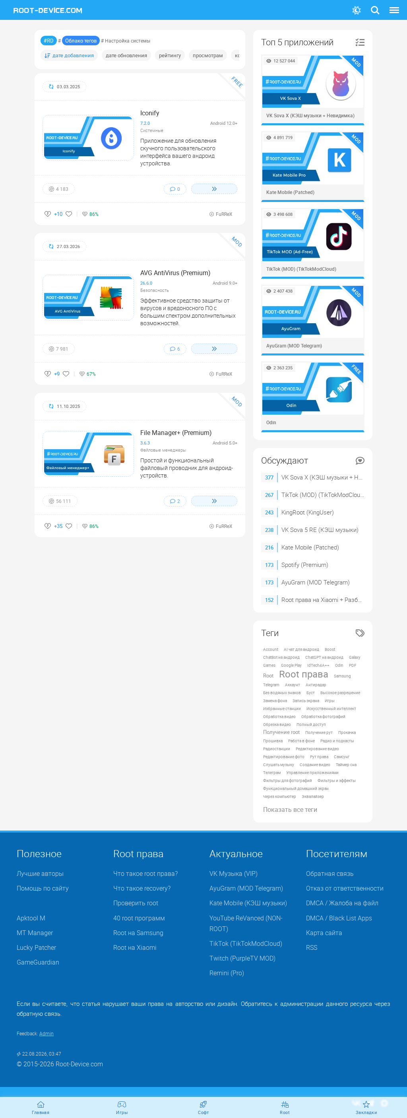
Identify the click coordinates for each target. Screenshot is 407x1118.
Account (270, 649)
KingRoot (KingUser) (307, 512)
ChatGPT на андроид (324, 657)
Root (268, 675)
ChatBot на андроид (281, 657)
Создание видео (315, 765)
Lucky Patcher (36, 947)
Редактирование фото (283, 757)
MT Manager (35, 932)
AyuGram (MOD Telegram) (315, 582)
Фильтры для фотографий (287, 780)
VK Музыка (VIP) (233, 873)
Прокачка (347, 732)
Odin (339, 665)
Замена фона (275, 701)
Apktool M (31, 918)
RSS (311, 947)
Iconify (149, 113)
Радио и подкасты (337, 741)
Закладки (366, 1112)
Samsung (342, 676)
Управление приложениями (312, 772)
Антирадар (316, 685)
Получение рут (319, 732)
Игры (330, 701)
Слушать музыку (278, 765)
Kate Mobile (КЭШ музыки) (248, 903)
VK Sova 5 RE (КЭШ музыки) (320, 530)
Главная (40, 1112)
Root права (303, 674)
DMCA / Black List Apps (339, 918)
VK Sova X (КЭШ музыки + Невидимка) (334, 477)
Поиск (375, 5)
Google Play (291, 665)
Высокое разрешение (340, 693)
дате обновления (126, 55)
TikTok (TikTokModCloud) (245, 943)
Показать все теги (290, 809)
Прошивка (273, 741)
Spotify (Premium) (304, 565)
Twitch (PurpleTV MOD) (242, 958)
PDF (353, 665)
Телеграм (272, 772)
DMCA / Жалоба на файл (342, 903)
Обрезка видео (277, 724)
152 (269, 600)
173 (269, 565)
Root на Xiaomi (135, 947)
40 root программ (139, 918)
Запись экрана (306, 701)
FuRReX (224, 214)
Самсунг (341, 757)
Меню (394, 5)
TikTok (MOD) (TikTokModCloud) (323, 495)
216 (269, 547)
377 (269, 477)
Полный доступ (311, 724)
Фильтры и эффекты (337, 780)
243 (269, 512)
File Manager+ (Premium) (176, 432)
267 (269, 495)
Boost (330, 649)
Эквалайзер (313, 796)
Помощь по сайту (43, 888)
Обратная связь (330, 873)
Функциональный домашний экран (296, 788)
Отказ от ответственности (345, 888)
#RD (49, 40)
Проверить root (135, 903)
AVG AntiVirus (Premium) (175, 272)
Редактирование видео (317, 749)
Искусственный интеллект (331, 708)
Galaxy (354, 657)
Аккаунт (292, 685)
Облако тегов (81, 40)
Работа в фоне (301, 741)
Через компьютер (279, 796)
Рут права (319, 757)
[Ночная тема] (356, 10)
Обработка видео (279, 716)
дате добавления (73, 55)
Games (269, 665)
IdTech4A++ (318, 665)
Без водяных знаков (282, 693)
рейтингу (170, 55)
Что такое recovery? (142, 888)
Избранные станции (282, 708)
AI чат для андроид (301, 649)
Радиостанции (276, 749)
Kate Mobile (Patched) (310, 547)
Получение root (281, 732)
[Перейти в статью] (214, 189)
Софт (203, 1112)
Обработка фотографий (323, 716)
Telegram (271, 685)
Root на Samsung (138, 932)
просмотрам (208, 55)
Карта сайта (324, 932)
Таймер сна (346, 765)
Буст (310, 693)
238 (269, 530)
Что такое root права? (145, 873)
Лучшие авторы (40, 873)
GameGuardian (38, 962)
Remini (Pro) (226, 973)
